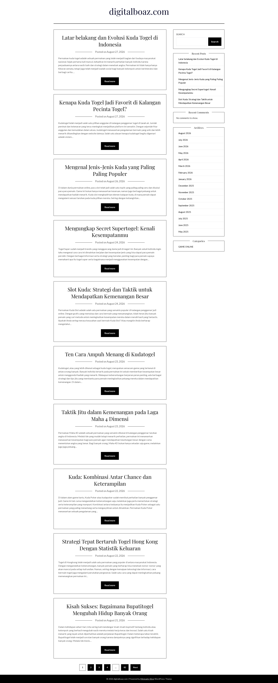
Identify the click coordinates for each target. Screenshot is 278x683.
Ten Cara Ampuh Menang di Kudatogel (110, 354)
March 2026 (184, 166)
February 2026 (185, 172)
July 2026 (183, 140)
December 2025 (186, 185)
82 (125, 667)
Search (180, 34)
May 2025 (183, 231)
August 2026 (184, 133)
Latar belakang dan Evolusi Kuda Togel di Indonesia (110, 41)
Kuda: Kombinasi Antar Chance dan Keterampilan (109, 480)
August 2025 (184, 212)
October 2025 (185, 198)
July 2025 (183, 218)
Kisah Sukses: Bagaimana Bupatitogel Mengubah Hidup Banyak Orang (109, 609)
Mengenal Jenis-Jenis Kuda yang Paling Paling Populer (110, 170)
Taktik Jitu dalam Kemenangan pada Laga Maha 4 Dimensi (110, 415)
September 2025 (186, 205)
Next (135, 667)
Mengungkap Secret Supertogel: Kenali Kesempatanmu (110, 231)
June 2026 (183, 146)
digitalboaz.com (139, 11)
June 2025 (183, 225)
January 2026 (185, 179)
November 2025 (186, 192)
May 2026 (183, 153)
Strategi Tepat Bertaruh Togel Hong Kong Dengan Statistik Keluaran (110, 545)
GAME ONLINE (185, 246)
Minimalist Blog (147, 679)
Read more (110, 81)
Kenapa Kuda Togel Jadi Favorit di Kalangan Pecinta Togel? (110, 105)
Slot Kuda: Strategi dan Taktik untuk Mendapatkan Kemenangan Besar (110, 293)
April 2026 (183, 159)
